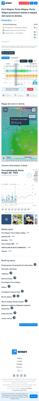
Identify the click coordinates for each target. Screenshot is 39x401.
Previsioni (5, 57)
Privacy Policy (16, 390)
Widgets (19, 364)
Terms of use (23, 390)
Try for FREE (25, 3)
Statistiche (14, 57)
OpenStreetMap (28, 154)
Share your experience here (28, 324)
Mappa (19, 358)
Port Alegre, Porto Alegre (19, 119)
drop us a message (26, 388)
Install (30, 89)
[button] (32, 175)
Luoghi (19, 361)
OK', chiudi (33, 396)
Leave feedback (9, 53)
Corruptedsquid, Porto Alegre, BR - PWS (12, 171)
